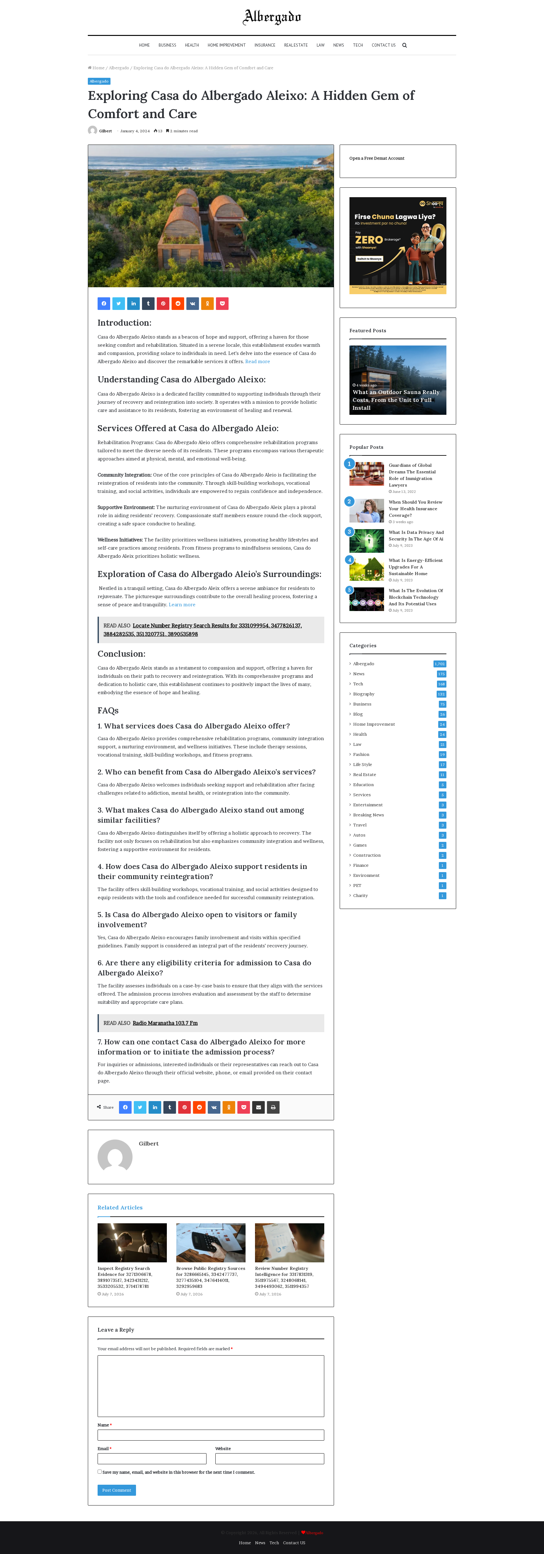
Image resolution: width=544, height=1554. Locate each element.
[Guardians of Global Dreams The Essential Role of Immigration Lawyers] (366, 474)
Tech (358, 45)
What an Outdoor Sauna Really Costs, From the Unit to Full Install (396, 399)
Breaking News (368, 814)
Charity (360, 895)
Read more (257, 361)
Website (223, 1448)
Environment (366, 875)
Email (104, 1448)
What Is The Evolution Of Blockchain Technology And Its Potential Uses (416, 597)
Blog (358, 714)
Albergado (119, 67)
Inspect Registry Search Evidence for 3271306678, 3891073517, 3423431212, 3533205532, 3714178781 (125, 1277)
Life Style (362, 764)
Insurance (265, 45)
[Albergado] (272, 17)
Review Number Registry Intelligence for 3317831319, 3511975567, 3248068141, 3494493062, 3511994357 (284, 1277)
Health (192, 45)
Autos (359, 834)
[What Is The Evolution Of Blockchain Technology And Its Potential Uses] (366, 599)
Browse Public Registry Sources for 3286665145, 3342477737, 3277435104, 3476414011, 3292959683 (210, 1277)
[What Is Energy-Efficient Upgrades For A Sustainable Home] (366, 569)
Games (360, 845)
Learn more (182, 605)
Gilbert (105, 131)
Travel (359, 824)
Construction (367, 855)
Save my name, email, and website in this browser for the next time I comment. (179, 1472)
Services (362, 794)
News (338, 45)
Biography (363, 693)
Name (105, 1424)
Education (363, 784)
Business (167, 45)
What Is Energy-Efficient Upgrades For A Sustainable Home (416, 566)
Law (321, 45)
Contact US (384, 45)
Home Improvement (227, 45)
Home (144, 45)
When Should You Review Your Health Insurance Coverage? (415, 508)
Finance (361, 865)
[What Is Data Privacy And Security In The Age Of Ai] (366, 541)
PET (357, 885)
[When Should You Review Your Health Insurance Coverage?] (366, 511)
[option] (397, 380)
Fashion (361, 754)
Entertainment (368, 804)
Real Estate (296, 45)
